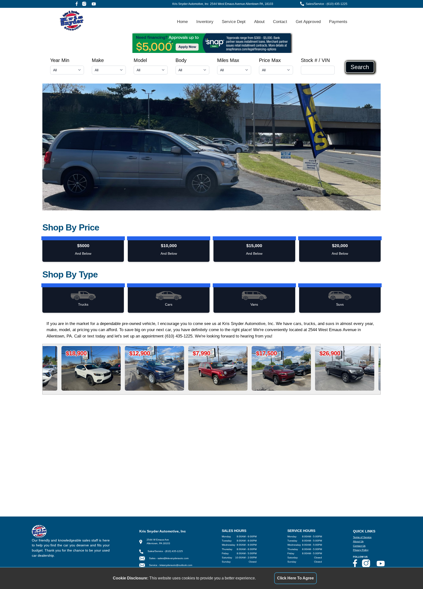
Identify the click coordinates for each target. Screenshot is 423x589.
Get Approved (308, 21)
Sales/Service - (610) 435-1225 (326, 4)
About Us (358, 541)
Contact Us (359, 545)
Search (360, 67)
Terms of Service (362, 537)
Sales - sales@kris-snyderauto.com (168, 558)
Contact (280, 21)
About (259, 21)
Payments (338, 21)
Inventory (204, 21)
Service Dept (234, 21)
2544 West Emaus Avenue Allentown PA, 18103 (241, 4)
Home (182, 21)
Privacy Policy (360, 550)
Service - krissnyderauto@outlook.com (170, 565)
